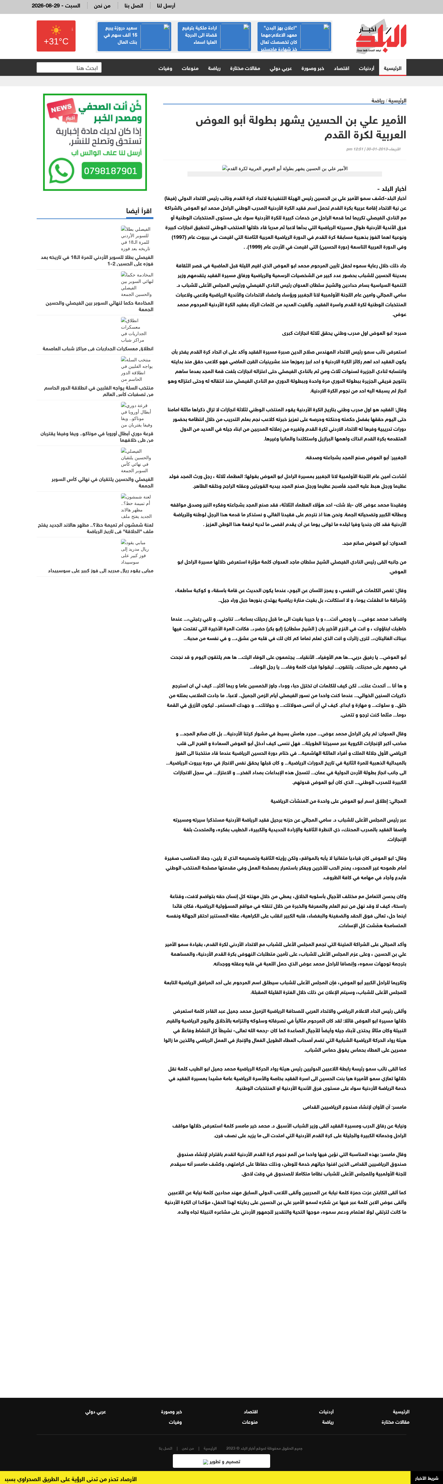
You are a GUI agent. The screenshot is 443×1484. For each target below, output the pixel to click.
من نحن (102, 4)
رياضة (214, 67)
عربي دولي (281, 67)
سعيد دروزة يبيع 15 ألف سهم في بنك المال (120, 34)
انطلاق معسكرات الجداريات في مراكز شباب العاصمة (98, 348)
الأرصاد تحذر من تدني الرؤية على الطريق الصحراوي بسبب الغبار (78, 1478)
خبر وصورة (313, 67)
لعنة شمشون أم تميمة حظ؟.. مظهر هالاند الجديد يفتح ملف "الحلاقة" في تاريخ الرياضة (95, 527)
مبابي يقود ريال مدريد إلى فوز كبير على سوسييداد (100, 570)
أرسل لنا (166, 4)
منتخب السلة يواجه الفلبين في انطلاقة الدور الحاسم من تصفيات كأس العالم (98, 390)
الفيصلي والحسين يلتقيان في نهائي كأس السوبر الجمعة (102, 481)
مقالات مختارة (245, 67)
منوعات (190, 67)
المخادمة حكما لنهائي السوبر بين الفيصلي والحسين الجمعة (99, 305)
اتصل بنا (134, 4)
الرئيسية (392, 67)
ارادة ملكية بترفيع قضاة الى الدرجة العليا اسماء (199, 34)
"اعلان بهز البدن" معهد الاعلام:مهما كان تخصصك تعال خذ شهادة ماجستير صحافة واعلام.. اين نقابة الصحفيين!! (294, 45)
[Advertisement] (284, 1307)
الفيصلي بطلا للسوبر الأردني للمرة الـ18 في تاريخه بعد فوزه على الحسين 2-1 (97, 259)
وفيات (165, 67)
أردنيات (366, 67)
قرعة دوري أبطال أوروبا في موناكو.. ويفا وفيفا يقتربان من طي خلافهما (97, 435)
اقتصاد (341, 67)
